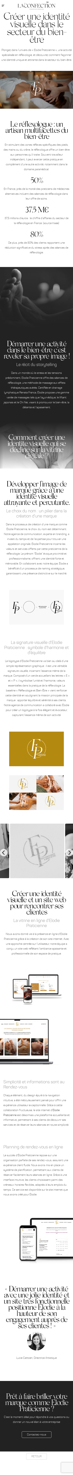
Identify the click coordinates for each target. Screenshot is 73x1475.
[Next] (69, 852)
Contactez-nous (36, 1434)
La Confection (69, 18)
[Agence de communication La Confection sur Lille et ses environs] (37, 6)
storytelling (46, 364)
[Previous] (3, 852)
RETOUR (36, 1456)
